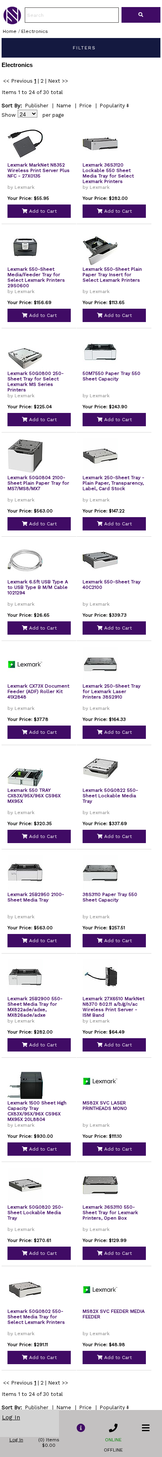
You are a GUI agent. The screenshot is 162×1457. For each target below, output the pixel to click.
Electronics (34, 31)
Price (85, 106)
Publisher (36, 106)
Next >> (58, 81)
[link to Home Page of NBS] (12, 22)
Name (63, 106)
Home (10, 31)
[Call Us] (113, 1428)
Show (9, 115)
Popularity (112, 106)
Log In (11, 1417)
